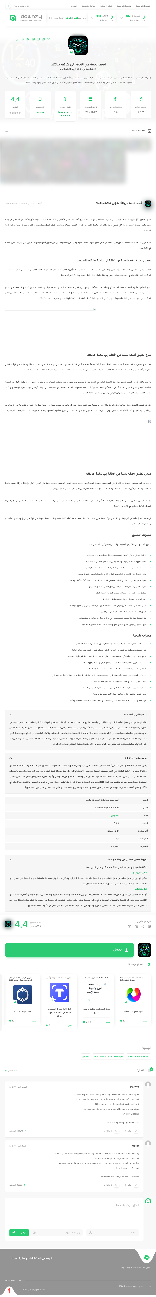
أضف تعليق (12, 1070)
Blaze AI (135, 1168)
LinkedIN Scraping (130, 1114)
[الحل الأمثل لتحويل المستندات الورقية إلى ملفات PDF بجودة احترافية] (59, 1002)
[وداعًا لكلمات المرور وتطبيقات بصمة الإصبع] (96, 1001)
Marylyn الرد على (16, 1131)
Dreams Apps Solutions (65, 114)
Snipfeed (135, 1176)
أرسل (23, 1232)
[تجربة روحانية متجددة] (22, 1000)
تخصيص (115, 815)
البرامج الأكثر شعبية (143, 6)
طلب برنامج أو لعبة (21, 6)
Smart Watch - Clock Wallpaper (108, 1056)
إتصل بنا (74, 6)
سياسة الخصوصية (88, 6)
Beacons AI (134, 1122)
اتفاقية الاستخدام (105, 6)
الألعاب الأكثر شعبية (124, 6)
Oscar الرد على (15, 1185)
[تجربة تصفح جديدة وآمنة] (133, 1000)
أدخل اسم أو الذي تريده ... (69, 18)
